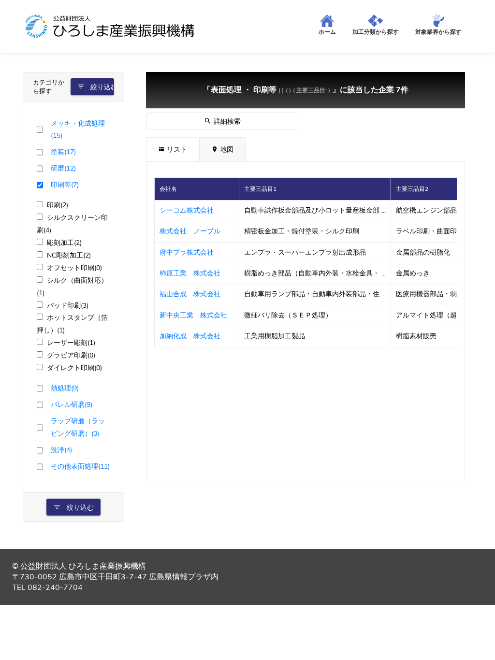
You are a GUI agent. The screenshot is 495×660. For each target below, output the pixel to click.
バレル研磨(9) (71, 404)
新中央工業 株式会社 (197, 315)
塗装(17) (63, 152)
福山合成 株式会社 (190, 294)
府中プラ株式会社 (187, 252)
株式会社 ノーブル (190, 231)
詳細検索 (226, 121)
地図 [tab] (225, 149)
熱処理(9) (65, 388)
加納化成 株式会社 (190, 336)
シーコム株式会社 (187, 210)
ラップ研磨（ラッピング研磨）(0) (78, 427)
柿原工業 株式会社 (190, 273)
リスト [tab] (176, 149)
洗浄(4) (61, 450)
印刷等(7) (65, 184)
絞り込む (101, 87)
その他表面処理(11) (80, 466)
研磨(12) (63, 168)
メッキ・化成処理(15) (78, 129)
